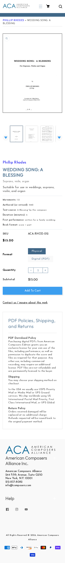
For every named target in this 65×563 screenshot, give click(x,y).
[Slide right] (59, 137)
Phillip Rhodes (13, 20)
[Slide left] (6, 137)
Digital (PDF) (40, 259)
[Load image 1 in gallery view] (16, 134)
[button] (40, 6)
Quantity (9, 270)
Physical (37, 251)
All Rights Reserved (16, 535)
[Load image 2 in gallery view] (31, 134)
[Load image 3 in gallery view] (46, 134)
